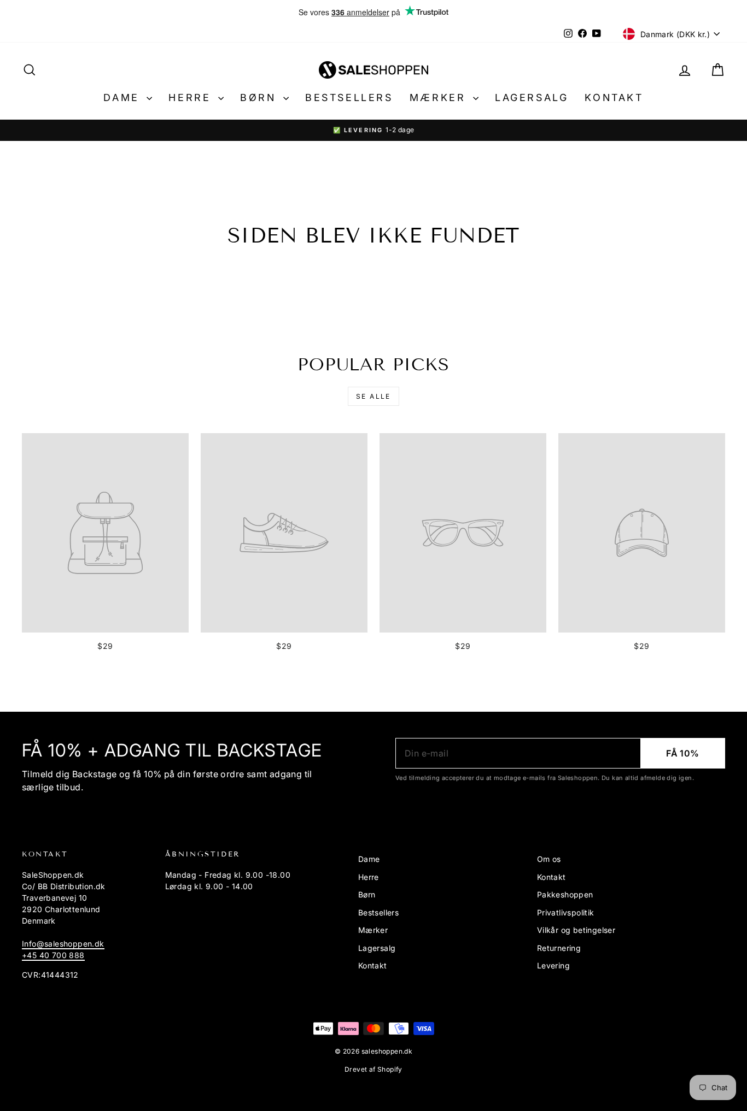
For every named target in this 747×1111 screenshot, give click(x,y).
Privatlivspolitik (565, 912)
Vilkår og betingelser (576, 930)
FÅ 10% (682, 753)
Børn (260, 97)
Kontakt (614, 97)
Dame (123, 97)
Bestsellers (349, 97)
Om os (549, 859)
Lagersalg (531, 97)
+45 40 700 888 (53, 955)
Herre (191, 97)
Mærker (440, 97)
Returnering (559, 948)
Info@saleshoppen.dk (63, 943)
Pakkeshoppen (565, 894)
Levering (553, 965)
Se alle (373, 396)
